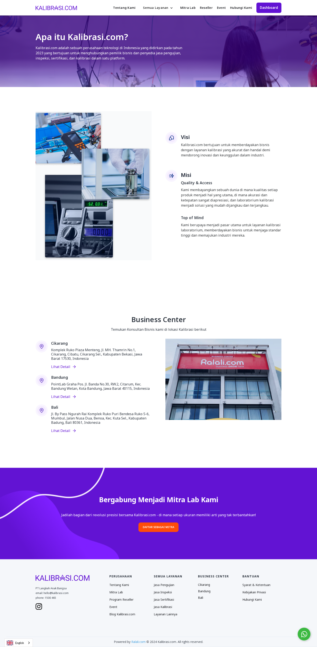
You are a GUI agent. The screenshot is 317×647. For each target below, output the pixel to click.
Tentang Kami (124, 8)
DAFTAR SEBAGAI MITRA (158, 527)
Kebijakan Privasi (254, 592)
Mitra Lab (188, 8)
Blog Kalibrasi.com (122, 614)
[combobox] (18, 643)
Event (221, 8)
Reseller (206, 8)
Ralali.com (138, 642)
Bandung (204, 591)
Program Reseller (121, 599)
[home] (56, 7)
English (19, 643)
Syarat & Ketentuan (256, 585)
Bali (200, 598)
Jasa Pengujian (164, 585)
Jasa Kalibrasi (163, 607)
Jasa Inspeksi (163, 592)
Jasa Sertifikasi (164, 599)
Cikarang (204, 585)
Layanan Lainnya (165, 614)
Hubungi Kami (241, 8)
